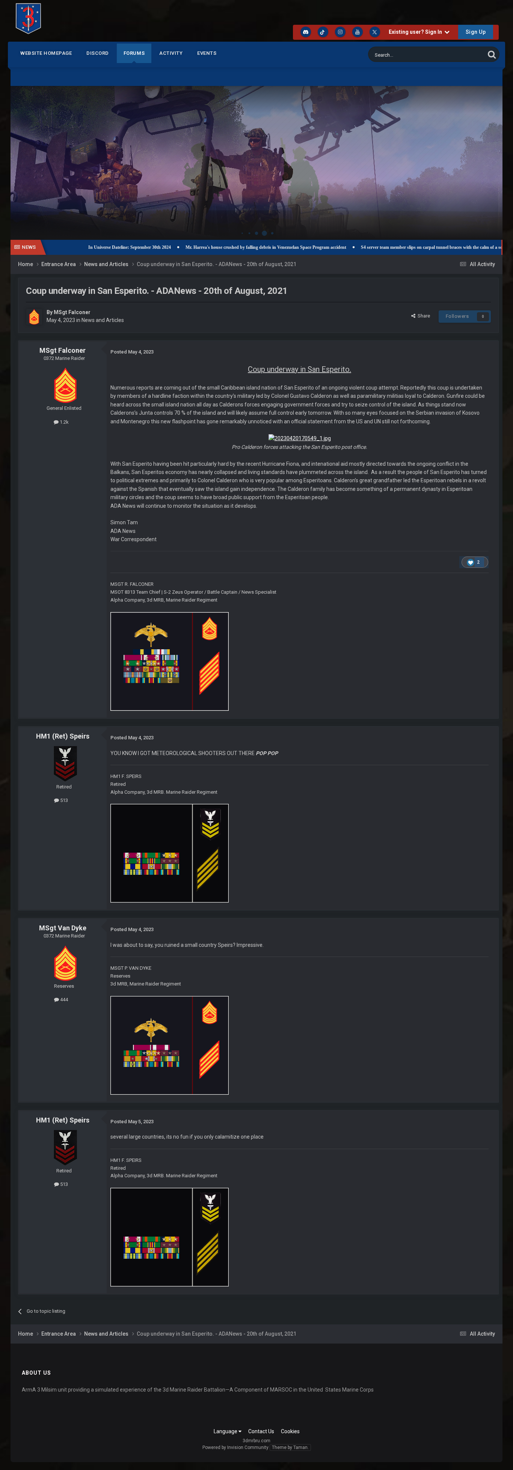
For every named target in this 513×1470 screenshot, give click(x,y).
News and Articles (102, 320)
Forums (134, 53)
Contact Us (261, 1431)
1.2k (64, 422)
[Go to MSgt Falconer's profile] (34, 316)
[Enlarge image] (300, 438)
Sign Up (476, 32)
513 (63, 800)
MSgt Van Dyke (62, 928)
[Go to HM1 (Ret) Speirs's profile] (64, 762)
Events (206, 53)
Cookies (290, 1431)
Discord (97, 53)
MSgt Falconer (72, 312)
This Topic (464, 54)
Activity (171, 53)
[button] (477, 155)
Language (226, 1431)
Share (422, 316)
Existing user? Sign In (416, 32)
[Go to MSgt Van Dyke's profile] (64, 962)
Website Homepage (46, 53)
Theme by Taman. (290, 1447)
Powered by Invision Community (235, 1447)
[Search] (492, 54)
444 (63, 999)
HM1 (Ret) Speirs (62, 736)
